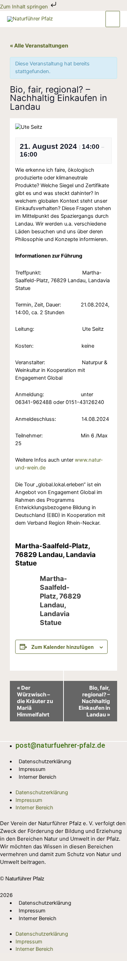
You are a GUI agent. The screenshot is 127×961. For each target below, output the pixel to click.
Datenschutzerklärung (45, 761)
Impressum (32, 769)
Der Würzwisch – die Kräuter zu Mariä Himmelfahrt (35, 701)
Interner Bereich (37, 777)
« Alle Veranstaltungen (39, 45)
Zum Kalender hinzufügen (62, 646)
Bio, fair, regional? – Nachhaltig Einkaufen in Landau (94, 701)
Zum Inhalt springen (24, 7)
